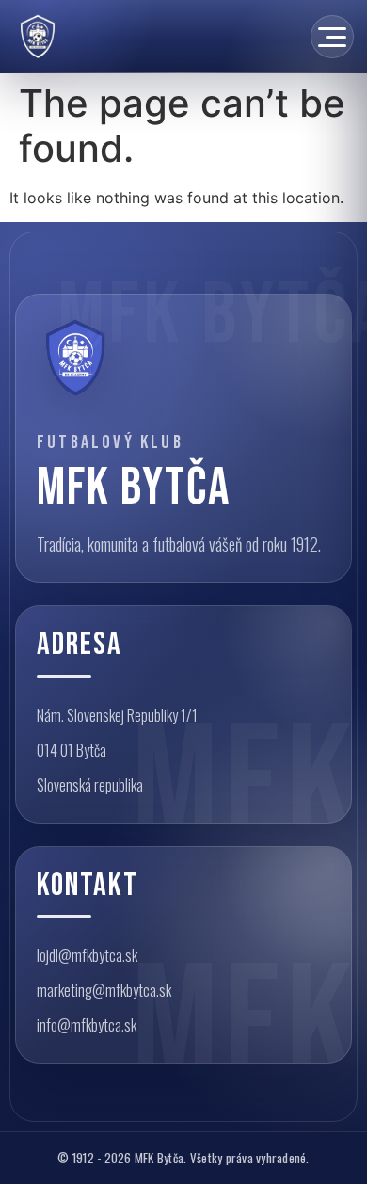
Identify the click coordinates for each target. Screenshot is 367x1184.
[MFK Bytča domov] (75, 357)
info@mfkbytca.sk (86, 1025)
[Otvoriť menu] (332, 36)
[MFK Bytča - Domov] (37, 36)
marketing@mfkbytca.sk (104, 990)
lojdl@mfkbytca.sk (87, 955)
